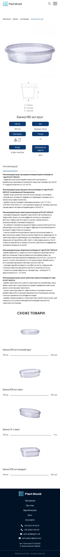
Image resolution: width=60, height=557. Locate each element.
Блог (30, 515)
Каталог (15, 19)
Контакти (30, 519)
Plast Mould (7, 19)
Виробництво (30, 510)
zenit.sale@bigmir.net (31, 534)
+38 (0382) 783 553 (31, 530)
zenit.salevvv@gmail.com (31, 538)
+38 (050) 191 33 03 (31, 525)
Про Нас (30, 505)
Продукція (30, 500)
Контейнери (25, 19)
